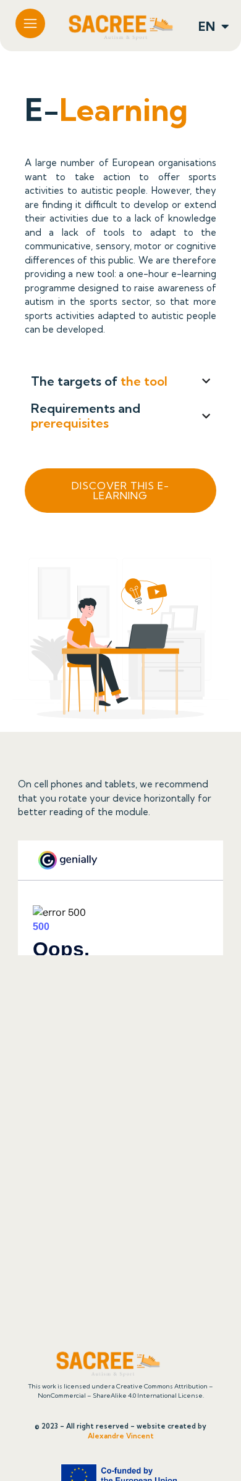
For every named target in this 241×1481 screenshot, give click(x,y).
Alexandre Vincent (121, 1436)
